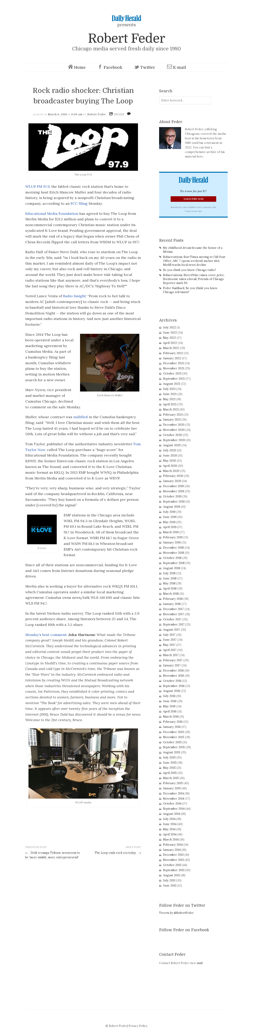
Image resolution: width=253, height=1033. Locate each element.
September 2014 (174, 808)
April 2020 (170, 466)
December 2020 (173, 424)
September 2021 (174, 378)
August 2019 (171, 506)
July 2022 (169, 327)
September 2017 (174, 624)
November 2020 (174, 430)
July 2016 (169, 696)
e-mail (198, 963)
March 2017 (171, 655)
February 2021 (173, 414)
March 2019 (171, 532)
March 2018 (171, 593)
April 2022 (170, 343)
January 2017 (172, 665)
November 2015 (173, 737)
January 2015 (172, 788)
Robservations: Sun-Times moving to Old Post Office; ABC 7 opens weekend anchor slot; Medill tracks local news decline (194, 261)
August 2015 (171, 752)
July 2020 (169, 450)
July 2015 (169, 757)
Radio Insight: (75, 296)
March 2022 (171, 348)
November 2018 (173, 553)
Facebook (113, 67)
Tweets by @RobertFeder (176, 913)
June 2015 (170, 762)
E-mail (179, 67)
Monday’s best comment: (46, 634)
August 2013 (171, 875)
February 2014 (173, 844)
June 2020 (170, 455)
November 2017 (173, 614)
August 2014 (171, 814)
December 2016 (173, 670)
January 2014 (172, 850)
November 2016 (173, 675)
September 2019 (174, 501)
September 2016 (174, 686)
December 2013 (173, 855)
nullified (80, 417)
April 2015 (170, 773)
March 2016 (171, 716)
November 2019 (173, 491)
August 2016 (171, 691)
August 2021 (171, 384)
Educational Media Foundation (52, 213)
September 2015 (174, 747)
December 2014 (173, 793)
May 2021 (169, 399)
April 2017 (170, 650)
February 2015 (173, 783)
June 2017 (170, 639)
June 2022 (170, 332)
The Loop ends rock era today (118, 853)
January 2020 (172, 481)
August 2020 (172, 445)
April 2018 (170, 588)
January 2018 (172, 604)
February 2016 (173, 722)
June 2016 (170, 701)
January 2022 (172, 358)
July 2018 (169, 573)
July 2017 (169, 635)
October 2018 (172, 558)
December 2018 (173, 547)
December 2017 (173, 609)
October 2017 (172, 619)
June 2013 (169, 885)
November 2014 (173, 798)
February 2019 (173, 537)
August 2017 (171, 629)
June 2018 (170, 578)
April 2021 (170, 404)
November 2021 (173, 368)
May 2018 (169, 583)
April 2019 (170, 527)
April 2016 (170, 711)
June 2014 (170, 824)
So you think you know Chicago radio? (189, 270)
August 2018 (171, 568)
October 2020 (172, 435)
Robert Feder (126, 38)
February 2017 (173, 660)
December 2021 (173, 363)
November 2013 (173, 860)
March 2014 (171, 839)
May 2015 (169, 768)
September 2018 (174, 563)
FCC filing (79, 203)
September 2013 (173, 870)
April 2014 (170, 834)
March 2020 (171, 471)
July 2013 (169, 880)
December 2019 (173, 486)
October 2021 (172, 373)
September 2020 (174, 440)
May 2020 (169, 460)
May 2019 (169, 522)
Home (80, 67)
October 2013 (172, 865)
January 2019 (172, 542)
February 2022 (173, 353)
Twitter (147, 67)
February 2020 (173, 476)
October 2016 (172, 681)
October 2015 (172, 742)
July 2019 (169, 512)
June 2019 (170, 517)
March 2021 (171, 409)
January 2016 (172, 727)
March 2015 (171, 778)
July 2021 (169, 389)
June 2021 (170, 394)
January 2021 (172, 419)
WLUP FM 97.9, (37, 186)
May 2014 (169, 829)
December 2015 (173, 732)
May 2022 (169, 338)
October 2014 (172, 803)
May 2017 (169, 645)
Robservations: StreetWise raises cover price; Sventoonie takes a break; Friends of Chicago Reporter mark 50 (193, 279)
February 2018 (173, 599)
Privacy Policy (137, 1026)
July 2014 (169, 819)
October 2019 (172, 496)
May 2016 (169, 706)
